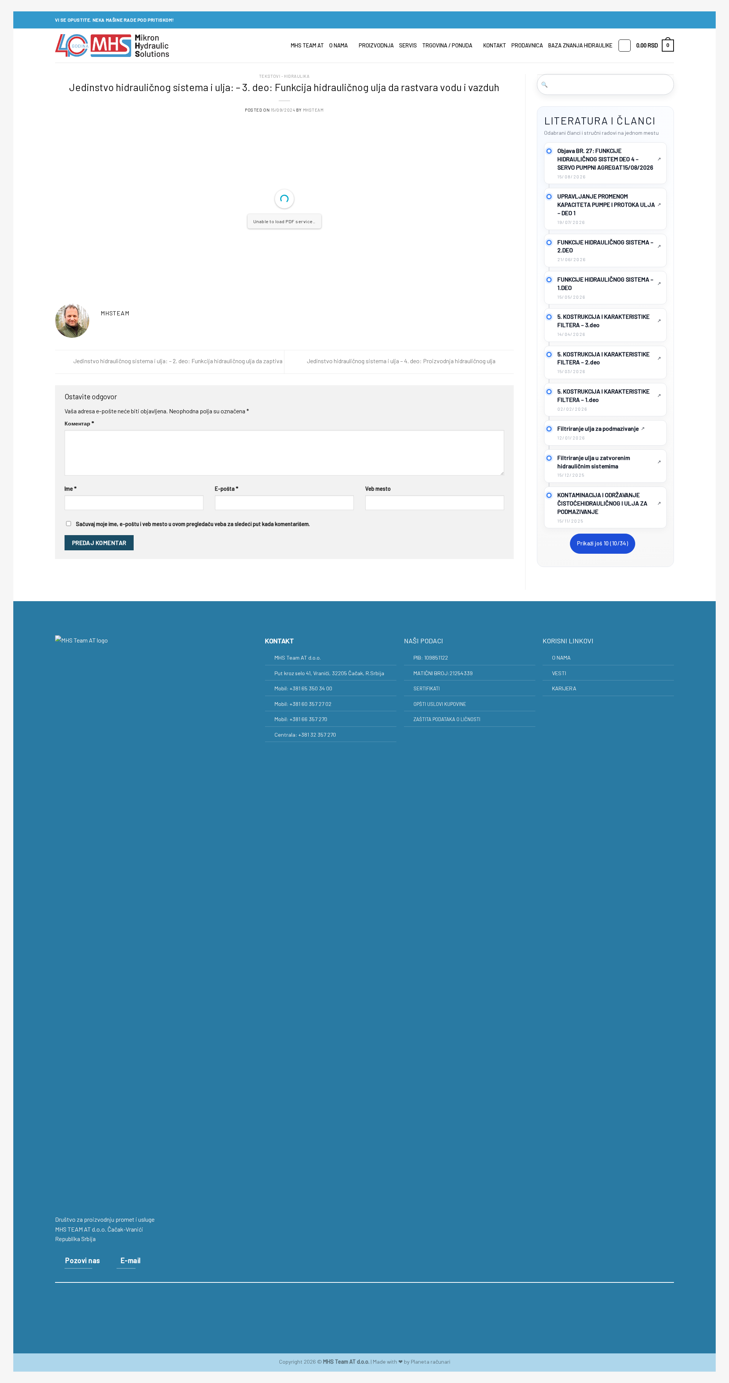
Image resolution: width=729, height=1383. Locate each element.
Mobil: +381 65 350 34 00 (304, 688)
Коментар (79, 423)
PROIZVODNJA (376, 45)
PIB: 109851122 (430, 657)
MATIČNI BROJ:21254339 (443, 673)
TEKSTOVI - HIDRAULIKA (284, 76)
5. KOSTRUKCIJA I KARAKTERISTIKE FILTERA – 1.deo (603, 395)
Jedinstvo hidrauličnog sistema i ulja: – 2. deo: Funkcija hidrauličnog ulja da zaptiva (177, 361)
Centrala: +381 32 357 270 (306, 734)
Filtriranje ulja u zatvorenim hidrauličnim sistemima (593, 461)
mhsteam (313, 109)
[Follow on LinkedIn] (670, 20)
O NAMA (338, 45)
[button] (655, 45)
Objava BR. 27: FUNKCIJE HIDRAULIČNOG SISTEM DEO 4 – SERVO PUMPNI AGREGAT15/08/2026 (605, 159)
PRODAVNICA (527, 45)
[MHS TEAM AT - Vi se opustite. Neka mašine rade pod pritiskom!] (112, 45)
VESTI (559, 673)
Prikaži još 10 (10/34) (602, 543)
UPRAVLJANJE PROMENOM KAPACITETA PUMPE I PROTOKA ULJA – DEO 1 (606, 204)
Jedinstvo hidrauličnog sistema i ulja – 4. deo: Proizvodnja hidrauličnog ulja (402, 361)
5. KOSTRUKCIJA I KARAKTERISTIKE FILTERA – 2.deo (603, 358)
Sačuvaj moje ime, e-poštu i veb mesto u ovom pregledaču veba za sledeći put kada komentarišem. (193, 524)
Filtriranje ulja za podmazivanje (598, 428)
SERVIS (408, 45)
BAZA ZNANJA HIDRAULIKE (580, 45)
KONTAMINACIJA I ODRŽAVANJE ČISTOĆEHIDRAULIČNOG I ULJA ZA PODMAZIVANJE (602, 503)
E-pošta (226, 488)
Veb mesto (378, 488)
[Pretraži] (625, 45)
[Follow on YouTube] (393, 1309)
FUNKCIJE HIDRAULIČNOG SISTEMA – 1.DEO (605, 283)
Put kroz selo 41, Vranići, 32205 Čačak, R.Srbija (329, 673)
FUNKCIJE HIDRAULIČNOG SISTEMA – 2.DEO (605, 246)
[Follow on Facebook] (655, 20)
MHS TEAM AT (307, 45)
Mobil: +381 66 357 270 (301, 719)
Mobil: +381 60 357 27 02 (304, 704)
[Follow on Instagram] (663, 20)
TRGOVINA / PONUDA (447, 45)
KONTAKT (494, 45)
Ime (71, 488)
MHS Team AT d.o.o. (298, 657)
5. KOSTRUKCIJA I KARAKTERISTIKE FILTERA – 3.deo (603, 320)
